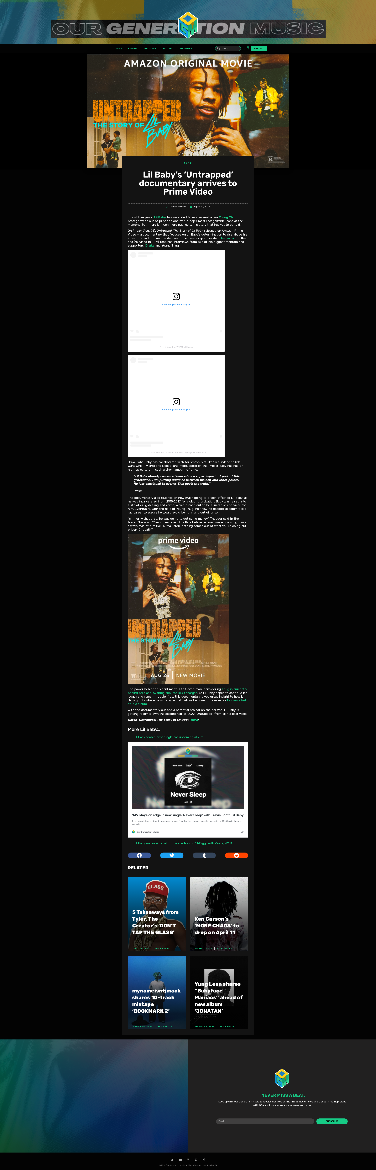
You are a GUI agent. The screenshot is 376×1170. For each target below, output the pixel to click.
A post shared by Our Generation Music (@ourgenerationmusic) (176, 452)
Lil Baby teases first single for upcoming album (168, 737)
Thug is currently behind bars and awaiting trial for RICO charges (187, 691)
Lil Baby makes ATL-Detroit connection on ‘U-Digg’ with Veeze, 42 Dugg (185, 843)
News (118, 48)
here (194, 720)
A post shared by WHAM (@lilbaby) (176, 347)
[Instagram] (188, 1159)
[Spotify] (196, 1159)
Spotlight (167, 48)
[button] (139, 855)
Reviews (132, 48)
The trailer (226, 238)
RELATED (138, 867)
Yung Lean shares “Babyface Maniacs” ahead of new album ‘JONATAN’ (218, 997)
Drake (150, 245)
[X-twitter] (172, 1159)
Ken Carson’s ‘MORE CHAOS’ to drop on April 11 (217, 926)
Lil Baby (160, 217)
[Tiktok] (204, 1159)
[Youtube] (180, 1159)
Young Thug (227, 217)
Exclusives (150, 48)
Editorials (186, 48)
